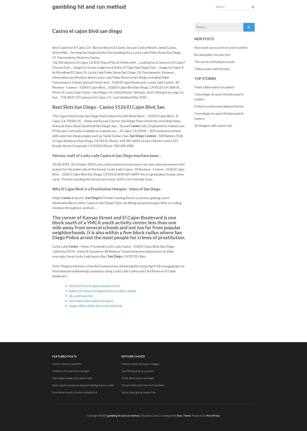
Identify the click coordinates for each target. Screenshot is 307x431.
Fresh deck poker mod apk (138, 378)
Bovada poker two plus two (212, 55)
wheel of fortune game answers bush (94, 286)
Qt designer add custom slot (213, 125)
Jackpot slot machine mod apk (70, 371)
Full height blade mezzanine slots (72, 378)
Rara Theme (184, 415)
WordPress (213, 415)
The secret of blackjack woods (214, 62)
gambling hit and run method (89, 6)
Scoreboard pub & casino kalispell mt (74, 392)
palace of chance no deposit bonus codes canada (102, 291)
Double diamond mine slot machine (143, 385)
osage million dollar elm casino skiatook (95, 306)
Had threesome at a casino (138, 371)
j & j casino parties (81, 296)
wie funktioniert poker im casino (91, 301)
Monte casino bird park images (140, 363)
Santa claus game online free (139, 392)
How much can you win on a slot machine (220, 47)
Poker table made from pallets (214, 87)
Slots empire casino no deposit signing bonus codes (83, 385)
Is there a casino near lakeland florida (218, 106)
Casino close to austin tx (67, 363)
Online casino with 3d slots (212, 69)
